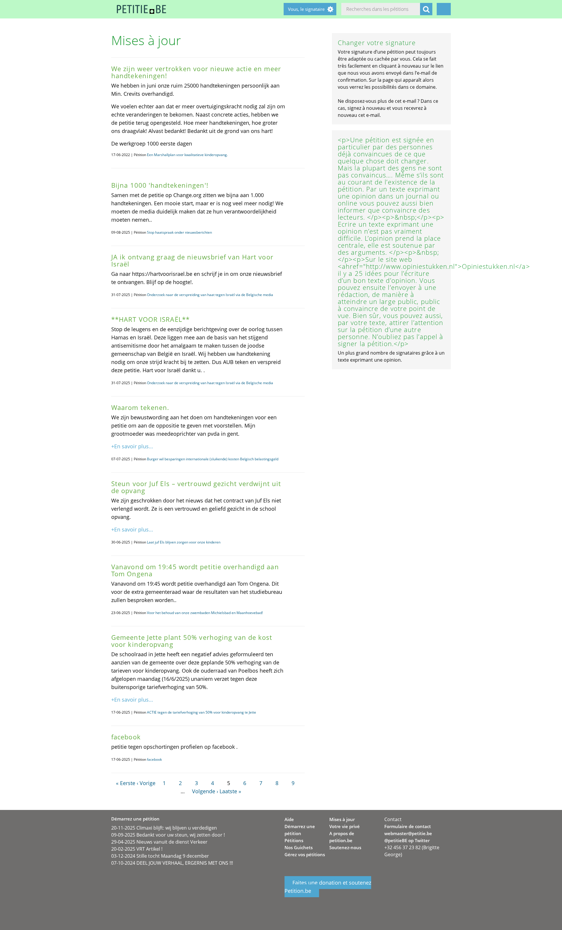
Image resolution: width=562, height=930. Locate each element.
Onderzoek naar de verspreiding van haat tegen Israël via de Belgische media (210, 294)
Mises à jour (342, 819)
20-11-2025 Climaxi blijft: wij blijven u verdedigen (164, 828)
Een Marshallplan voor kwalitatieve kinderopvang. (187, 154)
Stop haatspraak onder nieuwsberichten (179, 232)
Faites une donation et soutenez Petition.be (328, 886)
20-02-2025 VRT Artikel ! (136, 849)
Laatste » (230, 791)
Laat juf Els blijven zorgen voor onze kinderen (183, 542)
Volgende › (205, 791)
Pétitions (294, 840)
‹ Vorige (146, 783)
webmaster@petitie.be (408, 833)
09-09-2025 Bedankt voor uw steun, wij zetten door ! (168, 835)
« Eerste (125, 783)
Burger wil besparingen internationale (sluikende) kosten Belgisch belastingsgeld (212, 459)
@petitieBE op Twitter (407, 840)
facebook (154, 759)
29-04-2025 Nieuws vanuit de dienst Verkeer (159, 842)
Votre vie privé (344, 826)
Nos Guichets (299, 847)
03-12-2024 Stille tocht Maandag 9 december (160, 856)
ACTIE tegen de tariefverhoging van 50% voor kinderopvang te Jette (201, 712)
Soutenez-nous (345, 847)
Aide (289, 819)
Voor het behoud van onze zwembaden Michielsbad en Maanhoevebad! (205, 612)
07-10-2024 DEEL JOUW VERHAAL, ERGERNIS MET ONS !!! (172, 863)
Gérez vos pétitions (305, 854)
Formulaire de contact (407, 826)
